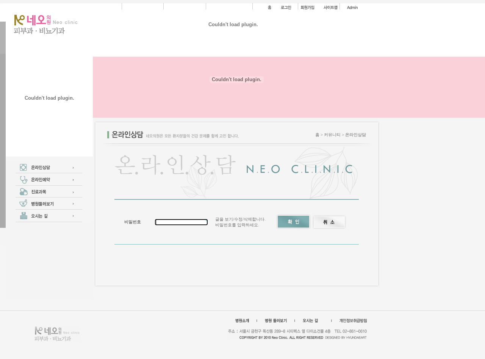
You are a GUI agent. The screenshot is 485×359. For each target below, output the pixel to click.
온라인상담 (355, 134)
